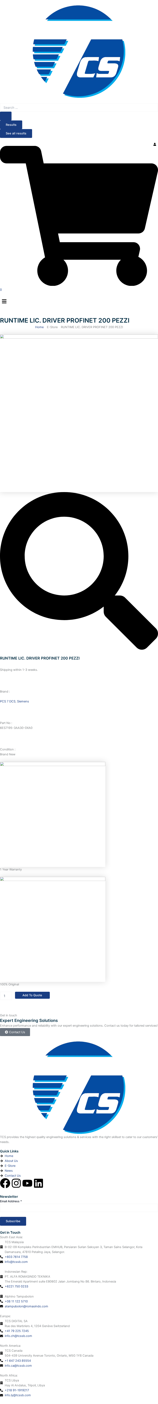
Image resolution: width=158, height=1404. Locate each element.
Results (11, 125)
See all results (16, 133)
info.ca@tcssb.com (18, 1365)
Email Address (11, 1201)
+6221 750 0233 (16, 1286)
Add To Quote (32, 995)
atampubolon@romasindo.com (26, 1306)
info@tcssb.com (16, 1262)
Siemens (23, 701)
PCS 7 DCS (7, 701)
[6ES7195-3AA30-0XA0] (79, 413)
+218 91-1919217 (17, 1390)
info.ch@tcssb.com (18, 1336)
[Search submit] (6, 116)
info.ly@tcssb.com (18, 1395)
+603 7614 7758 (16, 1257)
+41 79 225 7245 (17, 1331)
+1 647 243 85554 (18, 1361)
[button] (79, 301)
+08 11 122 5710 (16, 1301)
